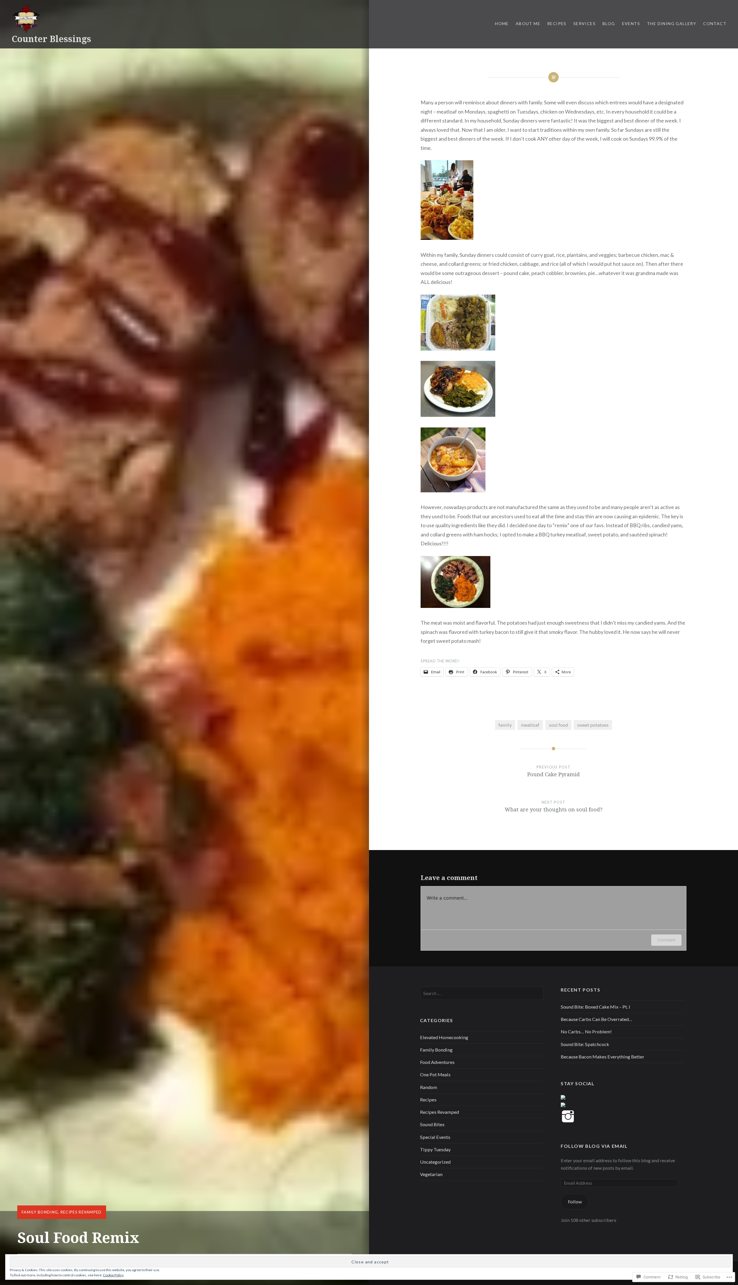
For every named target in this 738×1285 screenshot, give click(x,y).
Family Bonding (40, 1212)
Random (428, 1087)
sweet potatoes (593, 725)
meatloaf (530, 725)
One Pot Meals (435, 1074)
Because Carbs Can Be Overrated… (596, 1019)
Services (584, 23)
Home (502, 23)
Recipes (556, 23)
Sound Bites (432, 1124)
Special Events (435, 1137)
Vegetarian (431, 1174)
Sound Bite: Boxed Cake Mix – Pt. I (595, 1006)
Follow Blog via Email (594, 1146)
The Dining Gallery (671, 23)
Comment (666, 939)
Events (631, 23)
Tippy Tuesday (435, 1149)
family (505, 725)
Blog (609, 23)
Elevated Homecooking (444, 1037)
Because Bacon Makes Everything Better (603, 1056)
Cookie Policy (113, 1275)
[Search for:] (481, 993)
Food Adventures (437, 1062)
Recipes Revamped (81, 1212)
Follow (575, 1201)
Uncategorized (435, 1162)
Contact (714, 23)
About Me (528, 23)
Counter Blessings (51, 39)
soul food (558, 725)
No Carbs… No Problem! (586, 1031)
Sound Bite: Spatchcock (585, 1044)
